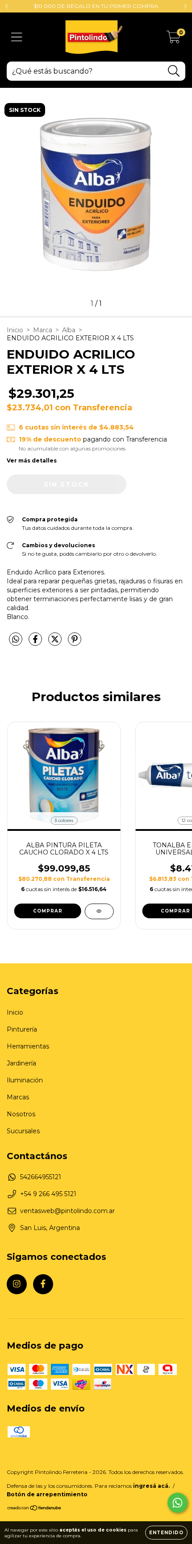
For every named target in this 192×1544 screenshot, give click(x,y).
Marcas (18, 1097)
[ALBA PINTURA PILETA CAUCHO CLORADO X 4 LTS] (98, 911)
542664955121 (40, 1177)
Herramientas (28, 1046)
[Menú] (17, 37)
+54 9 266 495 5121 (48, 1194)
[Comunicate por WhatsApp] (177, 1503)
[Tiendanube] (35, 1509)
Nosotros (21, 1114)
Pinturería (22, 1029)
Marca (42, 330)
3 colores (63, 820)
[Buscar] (173, 71)
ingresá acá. (151, 1485)
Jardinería (21, 1063)
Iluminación (25, 1080)
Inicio (15, 330)
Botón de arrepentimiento (47, 1494)
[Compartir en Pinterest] (74, 643)
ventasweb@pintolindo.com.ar (67, 1211)
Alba (68, 330)
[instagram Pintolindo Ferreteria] (17, 1284)
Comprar (48, 911)
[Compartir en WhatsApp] (15, 639)
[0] (173, 39)
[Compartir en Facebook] (36, 643)
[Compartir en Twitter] (55, 643)
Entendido (166, 1533)
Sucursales (23, 1131)
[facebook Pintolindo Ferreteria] (43, 1284)
